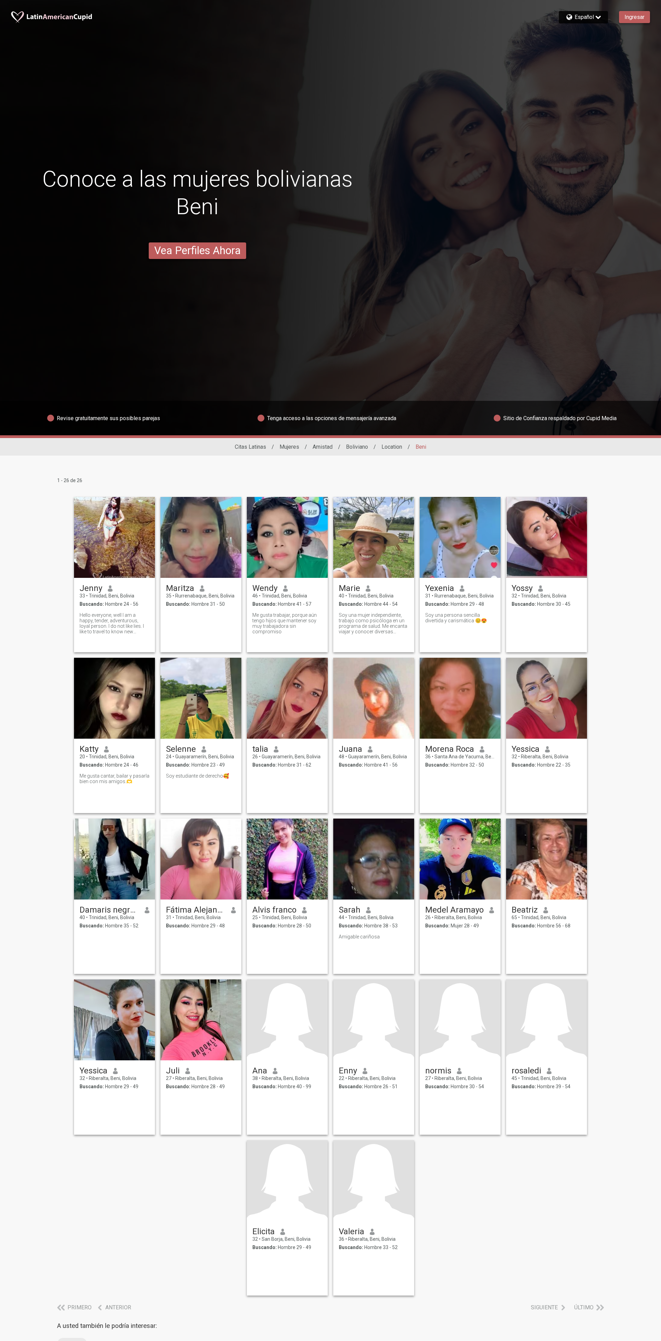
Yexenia (439, 588)
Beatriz (525, 910)
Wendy (264, 588)
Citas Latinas (250, 447)
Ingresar (634, 17)
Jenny (91, 588)
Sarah (349, 910)
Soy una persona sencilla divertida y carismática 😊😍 (456, 617)
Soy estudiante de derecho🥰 (197, 776)
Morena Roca (449, 749)
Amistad (323, 447)
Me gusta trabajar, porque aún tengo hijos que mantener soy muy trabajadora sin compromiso (284, 623)
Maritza (180, 588)
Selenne (181, 749)
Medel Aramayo (454, 910)
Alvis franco (274, 910)
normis (438, 1070)
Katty (89, 749)
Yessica (525, 749)
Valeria (351, 1231)
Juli (173, 1070)
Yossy (522, 588)
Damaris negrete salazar (109, 910)
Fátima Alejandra (195, 910)
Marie (349, 588)
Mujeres (289, 447)
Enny (348, 1070)
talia (260, 749)
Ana (259, 1070)
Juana (350, 749)
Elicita (263, 1231)
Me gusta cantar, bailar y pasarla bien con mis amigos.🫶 (114, 778)
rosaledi (526, 1070)
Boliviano (357, 447)
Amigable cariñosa (359, 936)
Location (391, 447)
